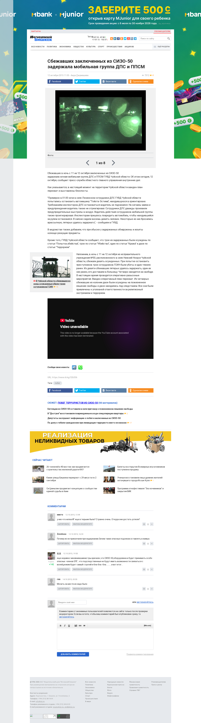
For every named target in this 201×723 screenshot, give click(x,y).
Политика (52, 47)
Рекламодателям (162, 31)
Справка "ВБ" (134, 690)
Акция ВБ (129, 47)
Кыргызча (36, 31)
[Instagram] (132, 38)
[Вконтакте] (115, 38)
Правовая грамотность (139, 687)
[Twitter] (125, 38)
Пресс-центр (156, 685)
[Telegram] (135, 38)
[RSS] (111, 38)
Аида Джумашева (79, 75)
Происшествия (114, 47)
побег (57, 383)
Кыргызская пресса (115, 685)
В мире (88, 701)
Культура (90, 47)
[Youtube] (128, 38)
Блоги (109, 687)
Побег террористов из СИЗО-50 (78, 402)
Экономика (65, 47)
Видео (110, 693)
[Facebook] (118, 38)
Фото (109, 690)
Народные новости (115, 682)
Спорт (101, 47)
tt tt (59, 553)
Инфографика (113, 696)
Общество (78, 47)
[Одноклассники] (121, 38)
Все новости (37, 47)
